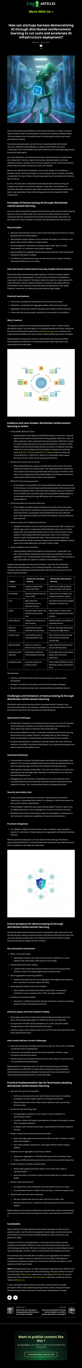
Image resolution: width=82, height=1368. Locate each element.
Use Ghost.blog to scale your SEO (42, 1354)
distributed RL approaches (49, 331)
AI (41, 46)
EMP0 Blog (57, 1274)
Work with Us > (41, 11)
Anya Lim (36, 42)
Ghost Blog (25, 1345)
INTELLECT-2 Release (45, 452)
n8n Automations (39, 1277)
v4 (41, 48)
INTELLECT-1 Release (26, 452)
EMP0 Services (26, 1274)
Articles (47, 3)
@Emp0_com (20, 1280)
